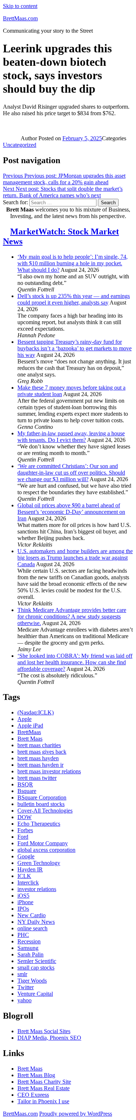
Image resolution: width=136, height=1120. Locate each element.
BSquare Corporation (41, 797)
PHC (23, 935)
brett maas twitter (37, 778)
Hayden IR (30, 869)
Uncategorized (19, 145)
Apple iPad (30, 725)
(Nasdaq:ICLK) (35, 712)
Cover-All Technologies (45, 810)
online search (32, 928)
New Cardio (31, 915)
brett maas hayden (38, 758)
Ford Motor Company (42, 843)
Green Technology (38, 863)
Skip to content (20, 6)
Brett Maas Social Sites (43, 1031)
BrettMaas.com (20, 18)
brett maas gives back (41, 752)
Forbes (25, 830)
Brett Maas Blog (36, 1075)
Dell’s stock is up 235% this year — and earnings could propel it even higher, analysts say (73, 299)
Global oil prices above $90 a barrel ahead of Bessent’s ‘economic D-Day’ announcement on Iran (71, 511)
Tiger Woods (32, 981)
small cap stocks (35, 967)
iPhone (25, 902)
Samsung (27, 948)
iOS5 (23, 896)
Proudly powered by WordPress (75, 1114)
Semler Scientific (36, 961)
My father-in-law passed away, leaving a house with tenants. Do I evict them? (71, 436)
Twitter (25, 987)
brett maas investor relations (49, 771)
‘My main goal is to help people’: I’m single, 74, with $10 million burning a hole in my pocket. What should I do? (72, 263)
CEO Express (33, 1095)
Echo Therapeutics (38, 824)
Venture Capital (35, 994)
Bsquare (26, 791)
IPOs (23, 909)
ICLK (24, 876)
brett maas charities (39, 745)
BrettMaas (29, 732)
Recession (29, 941)
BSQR (25, 784)
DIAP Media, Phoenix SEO (49, 1038)
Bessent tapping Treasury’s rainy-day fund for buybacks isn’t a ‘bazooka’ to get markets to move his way (74, 348)
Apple (24, 719)
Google (25, 856)
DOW (24, 817)
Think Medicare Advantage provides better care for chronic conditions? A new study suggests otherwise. (71, 616)
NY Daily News (36, 922)
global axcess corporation (46, 850)
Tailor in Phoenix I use (43, 1101)
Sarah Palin (30, 954)
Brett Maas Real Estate (43, 1088)
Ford (22, 837)
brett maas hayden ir (40, 765)
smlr (22, 974)
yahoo (24, 1000)
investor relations (36, 889)
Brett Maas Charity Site (44, 1082)
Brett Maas (29, 739)
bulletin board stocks (41, 804)
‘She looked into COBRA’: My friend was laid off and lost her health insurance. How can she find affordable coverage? (74, 662)
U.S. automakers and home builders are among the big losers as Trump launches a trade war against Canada (75, 557)
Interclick (28, 882)
